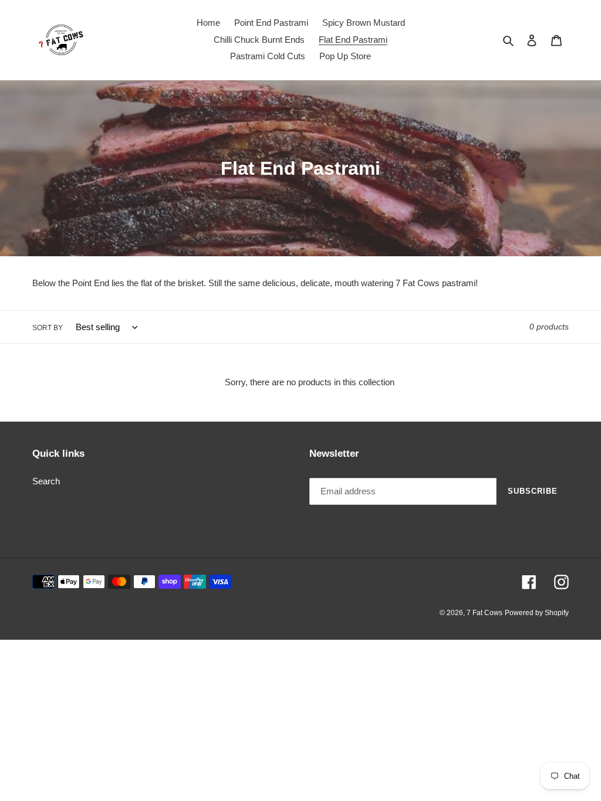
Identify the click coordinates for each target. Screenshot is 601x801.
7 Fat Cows (484, 613)
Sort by (47, 328)
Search (46, 481)
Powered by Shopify (537, 613)
